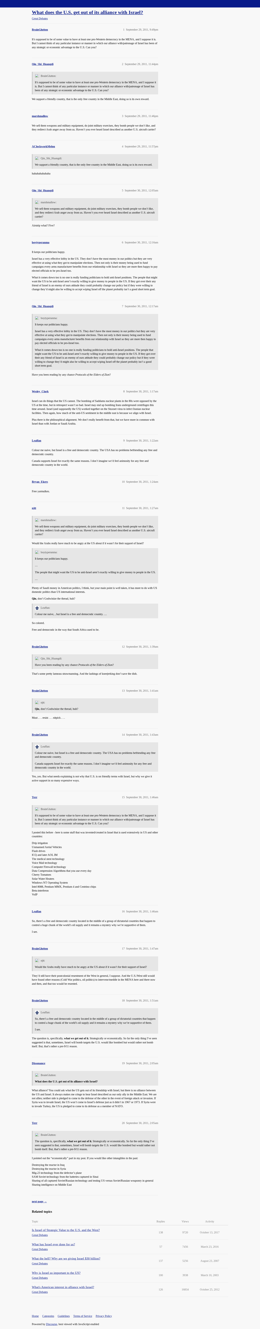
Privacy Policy (104, 1316)
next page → (39, 1201)
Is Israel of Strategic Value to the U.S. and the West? (66, 1230)
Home (35, 1316)
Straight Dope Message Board (18, 3)
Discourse (51, 1324)
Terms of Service (82, 1316)
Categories (48, 1316)
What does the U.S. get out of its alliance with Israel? (87, 12)
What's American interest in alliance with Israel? (63, 1287)
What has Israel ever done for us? (53, 1244)
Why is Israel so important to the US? (56, 1273)
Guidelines (64, 1316)
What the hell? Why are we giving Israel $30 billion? (66, 1258)
